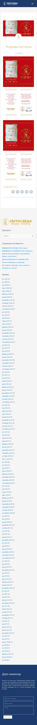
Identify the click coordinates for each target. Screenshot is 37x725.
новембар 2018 (7, 507)
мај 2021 (5, 435)
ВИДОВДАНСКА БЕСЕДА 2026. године (14, 248)
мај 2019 (5, 489)
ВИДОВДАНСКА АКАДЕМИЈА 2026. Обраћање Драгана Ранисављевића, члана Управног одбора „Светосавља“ (17, 253)
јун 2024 (5, 348)
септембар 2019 (7, 483)
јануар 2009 (6, 657)
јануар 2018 (6, 522)
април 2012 (5, 609)
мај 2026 (5, 285)
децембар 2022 (7, 393)
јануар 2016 (6, 549)
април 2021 (5, 438)
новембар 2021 (7, 423)
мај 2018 (5, 519)
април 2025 (6, 321)
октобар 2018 (6, 510)
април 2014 (6, 579)
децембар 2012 (7, 603)
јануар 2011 (6, 630)
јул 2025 (4, 312)
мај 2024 (5, 351)
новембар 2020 (7, 453)
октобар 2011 (6, 618)
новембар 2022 (7, 396)
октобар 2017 (6, 528)
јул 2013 (4, 591)
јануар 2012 (6, 612)
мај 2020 (5, 468)
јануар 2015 (6, 567)
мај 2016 (5, 546)
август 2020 (6, 459)
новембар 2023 (7, 363)
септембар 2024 (7, 342)
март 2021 (5, 441)
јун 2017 (4, 531)
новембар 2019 (7, 480)
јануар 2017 (6, 537)
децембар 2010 (7, 633)
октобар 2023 (6, 366)
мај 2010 (5, 639)
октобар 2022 (6, 399)
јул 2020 (5, 462)
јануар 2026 (6, 297)
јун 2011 (4, 621)
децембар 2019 (7, 477)
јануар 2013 (6, 600)
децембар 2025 (7, 300)
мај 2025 (5, 318)
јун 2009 (5, 648)
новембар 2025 (7, 303)
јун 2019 (4, 486)
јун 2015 (4, 561)
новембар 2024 (7, 336)
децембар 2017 (7, 525)
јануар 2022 (6, 417)
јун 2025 (5, 315)
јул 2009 (5, 645)
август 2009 (6, 642)
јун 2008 (5, 660)
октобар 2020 (6, 456)
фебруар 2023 (6, 387)
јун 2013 (4, 594)
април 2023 (6, 381)
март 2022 (5, 414)
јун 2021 (4, 432)
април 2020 (6, 471)
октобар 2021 (6, 426)
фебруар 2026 (6, 294)
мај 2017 (5, 534)
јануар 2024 (6, 357)
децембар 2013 (7, 588)
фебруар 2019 (6, 498)
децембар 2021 (7, 420)
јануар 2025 (6, 330)
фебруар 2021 (6, 444)
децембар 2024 (7, 333)
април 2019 (6, 492)
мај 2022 (5, 408)
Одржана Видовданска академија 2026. (15, 259)
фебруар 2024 (6, 354)
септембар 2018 (7, 513)
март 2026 (5, 291)
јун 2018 (4, 516)
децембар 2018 (7, 504)
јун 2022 (5, 405)
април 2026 (6, 288)
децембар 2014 (7, 570)
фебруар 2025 (6, 327)
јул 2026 (5, 279)
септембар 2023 (7, 369)
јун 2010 (4, 636)
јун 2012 (4, 606)
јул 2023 (5, 372)
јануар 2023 (6, 390)
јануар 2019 (6, 501)
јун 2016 (4, 543)
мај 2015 (5, 564)
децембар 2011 (7, 615)
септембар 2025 (7, 309)
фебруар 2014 (6, 582)
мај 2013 (5, 597)
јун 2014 (4, 573)
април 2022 (6, 411)
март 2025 (5, 324)
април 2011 (5, 627)
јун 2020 (5, 465)
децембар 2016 (7, 540)
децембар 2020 (7, 450)
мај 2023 (5, 378)
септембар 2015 (7, 558)
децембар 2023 (7, 360)
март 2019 (5, 495)
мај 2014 (5, 576)
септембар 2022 (7, 402)
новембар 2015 (7, 555)
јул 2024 (5, 345)
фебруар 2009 (7, 654)
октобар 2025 (6, 306)
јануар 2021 (6, 447)
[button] (32, 3)
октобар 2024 (6, 339)
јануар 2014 (6, 585)
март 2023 (5, 384)
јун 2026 (5, 282)
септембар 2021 (7, 429)
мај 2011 (4, 624)
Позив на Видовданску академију (13, 262)
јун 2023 (5, 375)
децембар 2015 (7, 552)
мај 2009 (5, 651)
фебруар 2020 (6, 474)
